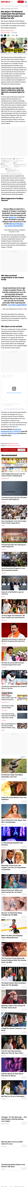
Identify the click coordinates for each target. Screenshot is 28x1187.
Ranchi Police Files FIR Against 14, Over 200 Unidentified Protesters (13, 569)
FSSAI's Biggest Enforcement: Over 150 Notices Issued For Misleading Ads (13, 475)
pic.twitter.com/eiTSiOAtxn (14, 226)
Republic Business (5, 478)
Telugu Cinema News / (20, 6)
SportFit (3, 525)
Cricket (2, 690)
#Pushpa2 (19, 224)
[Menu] (26, 2)
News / (2, 6)
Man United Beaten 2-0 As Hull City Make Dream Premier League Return (13, 522)
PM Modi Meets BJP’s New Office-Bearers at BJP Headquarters (13, 546)
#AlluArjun (12, 224)
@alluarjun (13, 217)
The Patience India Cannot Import (7, 707)
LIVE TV (21, 2)
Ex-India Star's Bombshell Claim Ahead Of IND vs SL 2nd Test (14, 687)
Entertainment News (5, 32)
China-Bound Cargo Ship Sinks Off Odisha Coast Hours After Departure (14, 498)
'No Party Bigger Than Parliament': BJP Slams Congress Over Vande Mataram (13, 616)
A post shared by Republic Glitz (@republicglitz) (14, 408)
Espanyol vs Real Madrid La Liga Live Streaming (12, 593)
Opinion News (4, 710)
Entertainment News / (9, 6)
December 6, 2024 (22, 309)
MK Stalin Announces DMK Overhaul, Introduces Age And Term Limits (12, 664)
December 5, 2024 (14, 232)
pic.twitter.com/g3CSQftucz (17, 305)
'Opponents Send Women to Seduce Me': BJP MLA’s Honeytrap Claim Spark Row (13, 640)
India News (3, 549)
